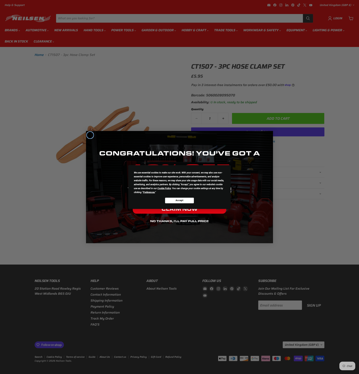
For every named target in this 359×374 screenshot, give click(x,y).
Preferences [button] (149, 192)
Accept (179, 200)
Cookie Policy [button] (164, 188)
